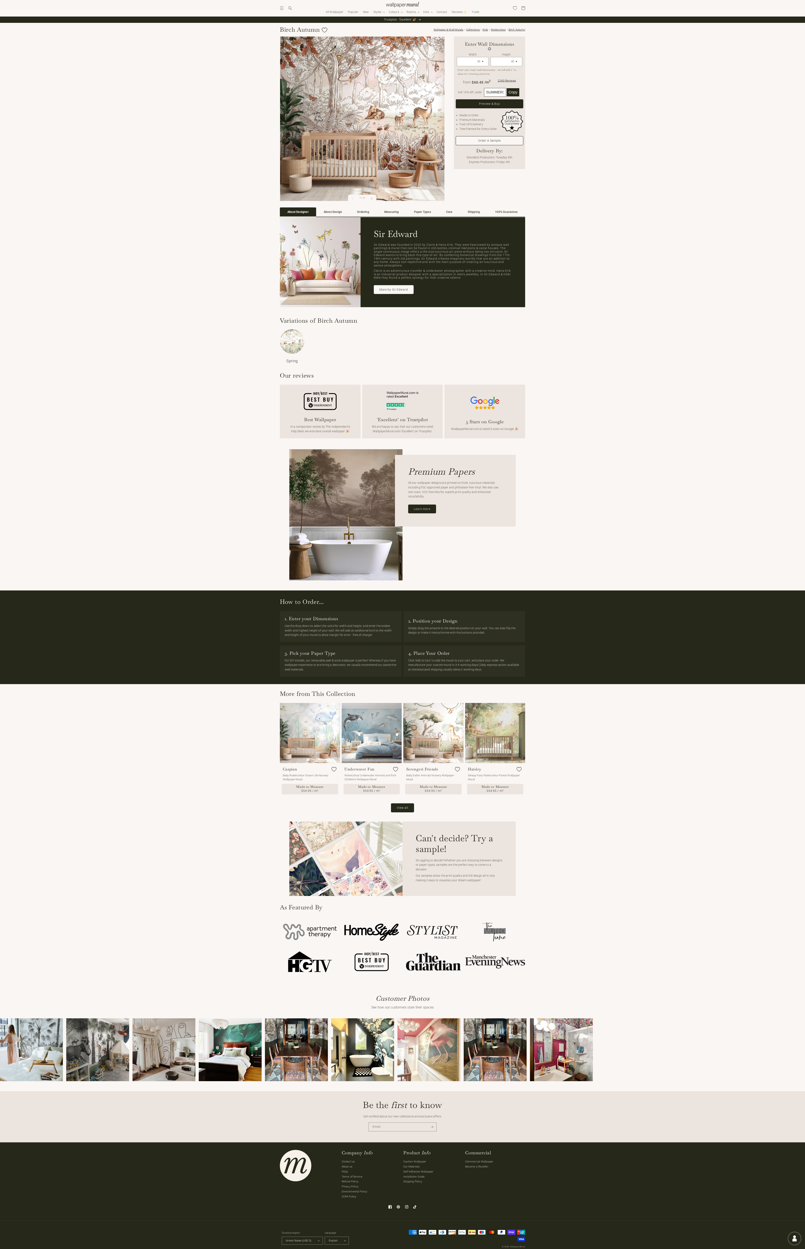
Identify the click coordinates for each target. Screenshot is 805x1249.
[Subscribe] (432, 1126)
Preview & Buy (489, 103)
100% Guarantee (506, 212)
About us (347, 1166)
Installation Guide (414, 1176)
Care (449, 212)
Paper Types (422, 212)
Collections (473, 29)
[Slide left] (352, 198)
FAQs (345, 1171)
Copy (513, 92)
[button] (282, 8)
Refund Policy (350, 1181)
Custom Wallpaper (414, 1161)
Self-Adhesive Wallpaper (418, 1171)
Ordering (363, 212)
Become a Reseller (476, 1166)
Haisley (474, 769)
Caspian (290, 769)
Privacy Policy (350, 1186)
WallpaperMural (517, 1247)
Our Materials (411, 1166)
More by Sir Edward (393, 289)
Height (506, 54)
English (333, 1240)
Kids (485, 29)
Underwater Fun (359, 769)
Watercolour (498, 29)
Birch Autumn (517, 29)
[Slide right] (371, 198)
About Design (333, 212)
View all (402, 807)
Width (473, 54)
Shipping (474, 212)
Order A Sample (489, 140)
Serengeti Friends (422, 769)
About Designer (298, 212)
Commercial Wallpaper (479, 1161)
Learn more (422, 509)
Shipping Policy (412, 1181)
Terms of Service (352, 1176)
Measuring (391, 212)
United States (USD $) (299, 1240)
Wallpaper (449, 29)
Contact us (348, 1161)
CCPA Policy (349, 1196)
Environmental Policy (354, 1191)
